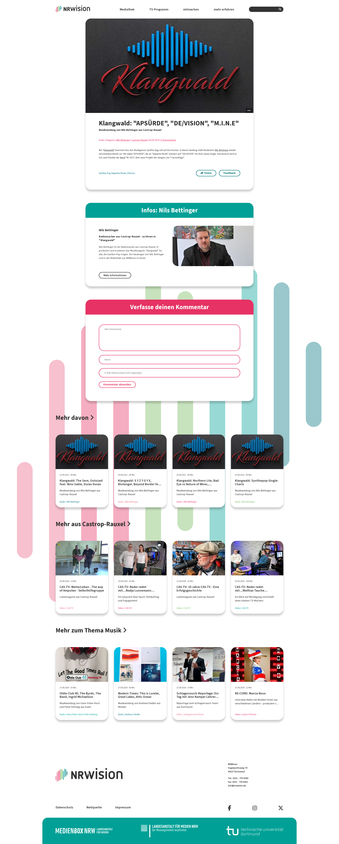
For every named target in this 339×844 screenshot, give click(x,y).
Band (122, 157)
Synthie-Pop (105, 173)
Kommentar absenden (117, 384)
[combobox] (266, 9)
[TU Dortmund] (254, 830)
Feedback (230, 173)
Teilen (207, 173)
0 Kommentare (168, 140)
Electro (131, 173)
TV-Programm (158, 9)
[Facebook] (229, 808)
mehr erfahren (224, 9)
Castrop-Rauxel (139, 140)
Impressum (123, 807)
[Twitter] (280, 808)
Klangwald (108, 150)
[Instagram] (254, 808)
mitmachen (191, 9)
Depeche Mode (119, 173)
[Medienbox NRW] (84, 830)
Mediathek (127, 9)
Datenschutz (64, 807)
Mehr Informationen (114, 275)
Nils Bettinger (123, 140)
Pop (157, 150)
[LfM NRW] (169, 830)
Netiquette (94, 807)
